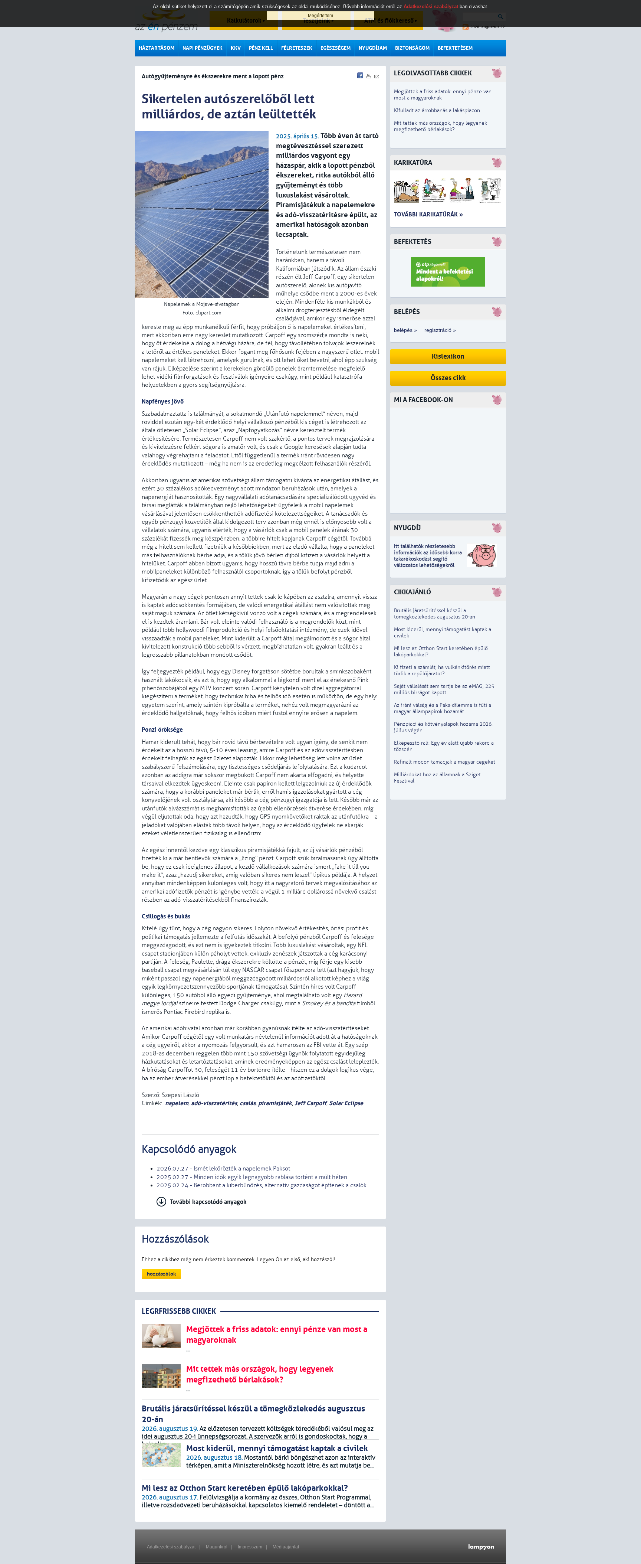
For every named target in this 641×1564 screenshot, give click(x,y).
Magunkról (216, 1547)
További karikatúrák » (428, 214)
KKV (236, 48)
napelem (176, 1103)
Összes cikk (448, 378)
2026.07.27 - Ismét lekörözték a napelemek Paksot (223, 1168)
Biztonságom (412, 48)
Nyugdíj (407, 528)
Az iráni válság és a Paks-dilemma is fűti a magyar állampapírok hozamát (442, 708)
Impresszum (250, 1547)
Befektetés (412, 242)
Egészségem (335, 48)
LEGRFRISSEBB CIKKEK (179, 1311)
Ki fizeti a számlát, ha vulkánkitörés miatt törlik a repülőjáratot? (442, 670)
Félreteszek (296, 48)
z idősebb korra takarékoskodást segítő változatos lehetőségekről (428, 558)
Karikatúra (413, 163)
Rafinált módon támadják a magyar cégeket (444, 762)
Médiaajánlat (286, 1547)
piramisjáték (275, 1103)
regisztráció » (440, 330)
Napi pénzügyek (203, 48)
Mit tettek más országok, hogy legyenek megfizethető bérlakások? (440, 126)
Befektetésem (455, 48)
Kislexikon (448, 356)
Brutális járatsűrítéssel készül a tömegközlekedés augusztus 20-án (434, 613)
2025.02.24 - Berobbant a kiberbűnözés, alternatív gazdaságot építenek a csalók (261, 1185)
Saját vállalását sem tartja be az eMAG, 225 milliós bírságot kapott (444, 689)
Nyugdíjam (373, 48)
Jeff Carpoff (310, 1103)
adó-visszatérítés (214, 1103)
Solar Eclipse (346, 1103)
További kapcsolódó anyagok (208, 1201)
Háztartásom (156, 48)
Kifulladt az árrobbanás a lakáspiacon (437, 110)
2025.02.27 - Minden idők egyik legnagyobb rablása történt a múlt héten (252, 1177)
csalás (248, 1103)
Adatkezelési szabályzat (171, 1547)
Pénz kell (261, 48)
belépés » (405, 330)
